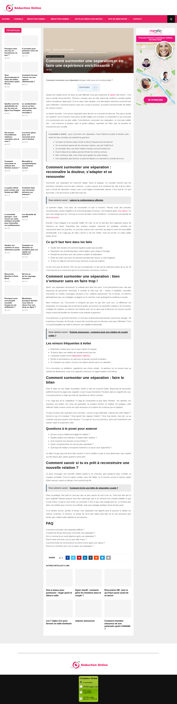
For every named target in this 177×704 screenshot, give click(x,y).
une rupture (123, 211)
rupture (113, 95)
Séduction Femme (36, 19)
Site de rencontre (117, 19)
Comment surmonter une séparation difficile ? (65, 530)
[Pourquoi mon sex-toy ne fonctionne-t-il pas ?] (13, 40)
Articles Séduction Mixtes (88, 19)
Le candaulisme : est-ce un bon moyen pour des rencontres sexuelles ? (29, 108)
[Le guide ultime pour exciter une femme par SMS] (13, 180)
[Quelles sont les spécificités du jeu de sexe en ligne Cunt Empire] (13, 96)
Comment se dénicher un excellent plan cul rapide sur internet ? (30, 249)
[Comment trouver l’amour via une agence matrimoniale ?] (30, 67)
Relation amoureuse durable (55, 56)
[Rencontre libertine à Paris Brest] (13, 266)
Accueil (6, 19)
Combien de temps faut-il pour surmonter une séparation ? (70, 533)
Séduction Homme (60, 19)
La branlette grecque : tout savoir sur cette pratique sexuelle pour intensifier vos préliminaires (12, 219)
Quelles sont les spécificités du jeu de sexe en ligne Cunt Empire (12, 107)
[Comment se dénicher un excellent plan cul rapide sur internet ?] (30, 237)
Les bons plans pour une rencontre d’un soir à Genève (29, 136)
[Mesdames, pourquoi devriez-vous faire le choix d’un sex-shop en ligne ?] (30, 290)
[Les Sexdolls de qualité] (30, 206)
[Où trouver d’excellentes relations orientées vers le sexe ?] (13, 124)
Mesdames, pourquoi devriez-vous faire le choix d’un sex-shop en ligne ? (30, 302)
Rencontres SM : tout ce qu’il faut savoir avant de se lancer (116, 593)
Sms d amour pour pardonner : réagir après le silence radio (59, 593)
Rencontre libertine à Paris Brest (11, 276)
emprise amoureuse (85, 621)
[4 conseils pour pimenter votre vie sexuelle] (30, 40)
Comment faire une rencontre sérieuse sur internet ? (28, 191)
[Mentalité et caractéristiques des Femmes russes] (30, 153)
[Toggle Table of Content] (94, 87)
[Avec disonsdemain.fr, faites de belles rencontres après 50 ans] (13, 67)
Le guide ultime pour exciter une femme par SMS (12, 190)
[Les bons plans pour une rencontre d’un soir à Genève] (30, 124)
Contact (137, 19)
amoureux (54, 217)
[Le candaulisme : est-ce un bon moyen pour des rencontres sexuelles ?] (30, 96)
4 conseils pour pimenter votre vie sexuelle (30, 51)
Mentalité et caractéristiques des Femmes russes (29, 164)
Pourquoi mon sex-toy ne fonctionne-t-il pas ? (11, 52)
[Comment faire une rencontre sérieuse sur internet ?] (30, 180)
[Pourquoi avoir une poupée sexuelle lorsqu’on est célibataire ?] (13, 290)
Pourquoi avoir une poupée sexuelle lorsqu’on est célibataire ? (11, 302)
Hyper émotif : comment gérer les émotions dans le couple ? (88, 593)
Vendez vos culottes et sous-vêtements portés (12, 247)
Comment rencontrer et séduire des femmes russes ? (12, 164)
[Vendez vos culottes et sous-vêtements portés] (13, 237)
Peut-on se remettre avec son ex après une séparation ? (70, 546)
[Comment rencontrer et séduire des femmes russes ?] (13, 153)
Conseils (18, 19)
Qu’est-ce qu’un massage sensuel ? (29, 276)
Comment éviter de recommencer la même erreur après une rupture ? (75, 543)
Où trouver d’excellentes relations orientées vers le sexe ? (12, 137)
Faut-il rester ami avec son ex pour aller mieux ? (66, 539)
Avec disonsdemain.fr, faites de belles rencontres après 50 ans (12, 79)
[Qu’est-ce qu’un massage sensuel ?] (30, 266)
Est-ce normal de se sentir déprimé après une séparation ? (70, 536)
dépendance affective (81, 356)
